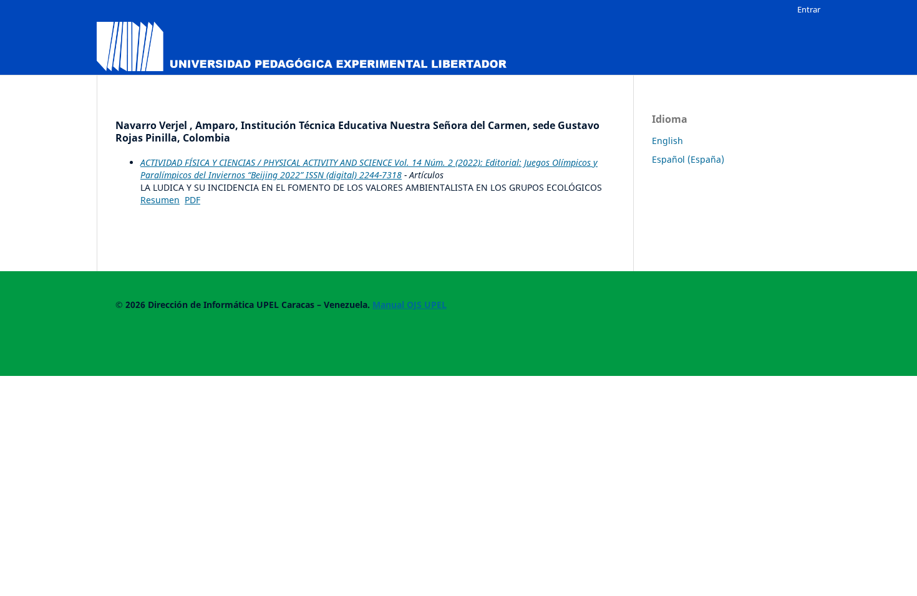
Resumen (160, 200)
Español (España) (688, 159)
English (667, 141)
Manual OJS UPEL (409, 304)
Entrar (808, 9)
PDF (192, 200)
